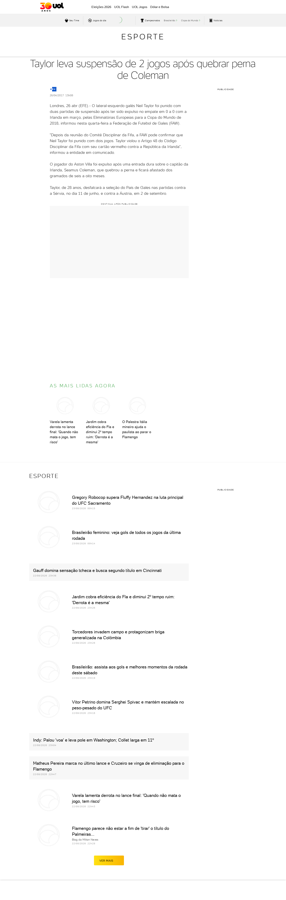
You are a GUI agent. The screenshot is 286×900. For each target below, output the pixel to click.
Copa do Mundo (189, 20)
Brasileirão (169, 20)
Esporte (143, 36)
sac (215, 7)
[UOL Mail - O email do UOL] (225, 7)
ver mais (106, 860)
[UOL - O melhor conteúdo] (52, 7)
